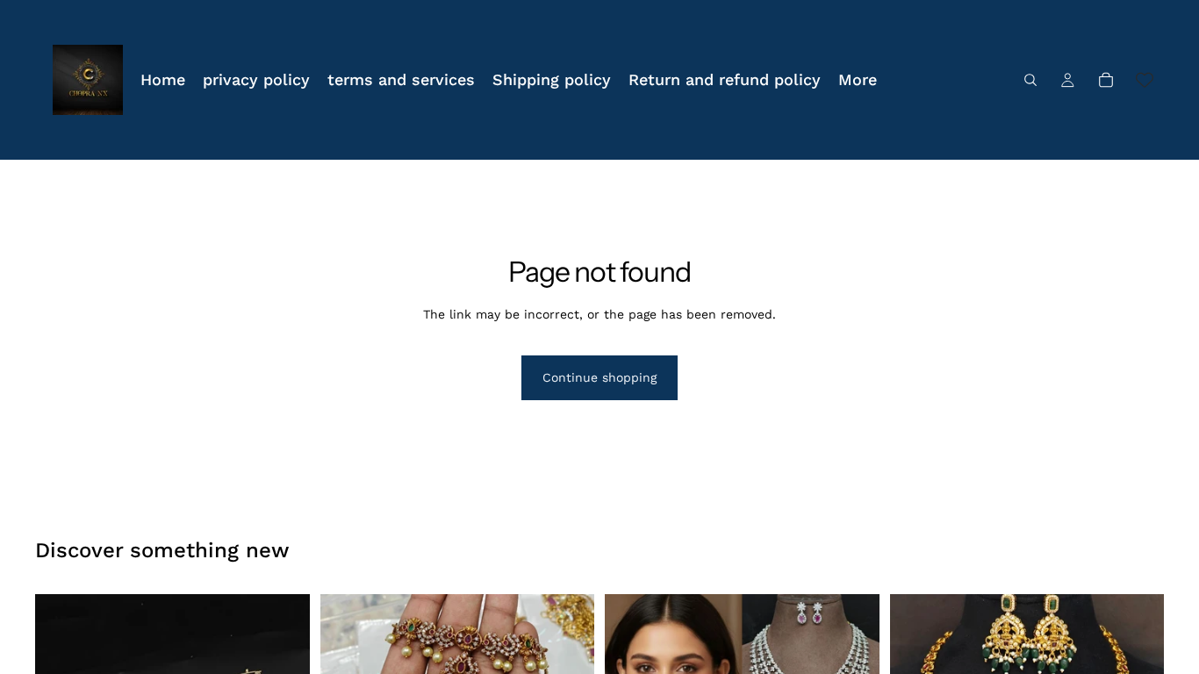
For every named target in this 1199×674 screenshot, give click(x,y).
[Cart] (1106, 80)
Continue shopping (599, 377)
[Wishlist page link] (1144, 80)
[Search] (1030, 80)
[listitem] (857, 80)
